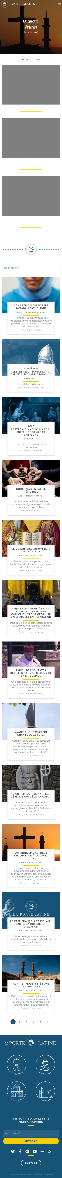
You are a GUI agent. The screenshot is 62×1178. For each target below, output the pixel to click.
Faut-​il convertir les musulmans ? (31, 162)
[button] (59, 4)
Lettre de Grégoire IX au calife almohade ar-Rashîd (31, 373)
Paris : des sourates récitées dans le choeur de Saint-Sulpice (31, 673)
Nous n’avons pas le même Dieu (31, 490)
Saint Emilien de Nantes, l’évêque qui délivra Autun (31, 795)
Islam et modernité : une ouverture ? (31, 985)
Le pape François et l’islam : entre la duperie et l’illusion (31, 924)
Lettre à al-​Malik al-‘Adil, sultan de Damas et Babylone (31, 432)
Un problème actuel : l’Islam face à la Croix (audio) (31, 856)
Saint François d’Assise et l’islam (31, 220)
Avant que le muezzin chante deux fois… (31, 733)
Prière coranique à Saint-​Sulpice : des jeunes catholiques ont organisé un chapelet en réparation (31, 612)
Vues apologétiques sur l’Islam (31, 106)
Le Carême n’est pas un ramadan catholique (31, 307)
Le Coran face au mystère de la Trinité (31, 550)
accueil (26, 59)
